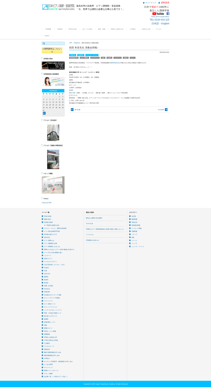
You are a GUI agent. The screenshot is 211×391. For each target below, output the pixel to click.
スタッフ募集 (48, 373)
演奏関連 (80, 55)
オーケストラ (95, 57)
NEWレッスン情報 (50, 331)
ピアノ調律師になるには (52, 246)
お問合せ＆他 (146, 29)
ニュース (134, 243)
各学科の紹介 (72, 29)
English (165, 23)
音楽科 (46, 280)
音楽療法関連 (136, 225)
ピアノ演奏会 (84, 57)
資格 (45, 325)
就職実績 (99, 35)
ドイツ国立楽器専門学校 (52, 231)
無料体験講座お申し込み (52, 355)
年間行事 (47, 292)
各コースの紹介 (88, 29)
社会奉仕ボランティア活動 (52, 295)
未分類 (134, 216)
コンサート (118, 57)
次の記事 (161, 109)
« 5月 (45, 113)
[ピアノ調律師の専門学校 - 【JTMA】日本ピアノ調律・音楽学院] (58, 6)
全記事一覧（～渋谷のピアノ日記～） (56, 376)
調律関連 (134, 219)
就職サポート (48, 328)
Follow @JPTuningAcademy (160, 16)
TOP (70, 43)
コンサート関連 (137, 228)
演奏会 (125, 57)
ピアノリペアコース (50, 307)
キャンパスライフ (48, 35)
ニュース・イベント (91, 55)
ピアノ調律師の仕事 (50, 243)
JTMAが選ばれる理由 (134, 35)
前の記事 (77, 109)
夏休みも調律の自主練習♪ (94, 218)
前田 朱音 (72, 93)
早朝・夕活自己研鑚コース (52, 313)
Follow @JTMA (47, 203)
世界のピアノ (48, 258)
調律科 (69, 35)
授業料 (46, 319)
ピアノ (132, 57)
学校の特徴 (59, 35)
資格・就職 (101, 29)
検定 (133, 237)
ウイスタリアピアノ (50, 261)
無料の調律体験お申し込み (148, 35)
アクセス (158, 29)
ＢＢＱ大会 (89, 223)
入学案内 (133, 29)
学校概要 (49, 29)
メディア (134, 234)
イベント (134, 240)
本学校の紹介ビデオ (50, 234)
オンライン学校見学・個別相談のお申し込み (58, 361)
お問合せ (47, 358)
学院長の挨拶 (48, 222)
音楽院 (109, 57)
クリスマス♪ (90, 234)
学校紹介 (60, 29)
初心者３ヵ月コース (50, 316)
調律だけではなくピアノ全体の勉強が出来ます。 (59, 249)
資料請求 (47, 349)
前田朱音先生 (115, 63)
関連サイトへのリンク (51, 370)
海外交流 (47, 237)
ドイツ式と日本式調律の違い (53, 252)
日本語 (155, 23)
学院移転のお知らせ (92, 240)
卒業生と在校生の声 (117, 29)
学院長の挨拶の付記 (52, 225)
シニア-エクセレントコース (53, 310)
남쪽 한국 (47, 273)
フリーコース (85, 35)
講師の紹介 (47, 219)
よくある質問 (48, 364)
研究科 (46, 283)
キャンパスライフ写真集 (52, 298)
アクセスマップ (49, 346)
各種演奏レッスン (49, 322)
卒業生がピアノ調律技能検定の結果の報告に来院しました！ (105, 229)
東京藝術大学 (73, 57)
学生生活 (47, 289)
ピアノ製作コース (49, 304)
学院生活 (77, 43)
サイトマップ (48, 367)
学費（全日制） (49, 286)
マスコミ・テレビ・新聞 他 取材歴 (55, 228)
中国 (45, 271)
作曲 (103, 57)
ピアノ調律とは (49, 240)
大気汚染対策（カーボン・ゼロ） (54, 264)
